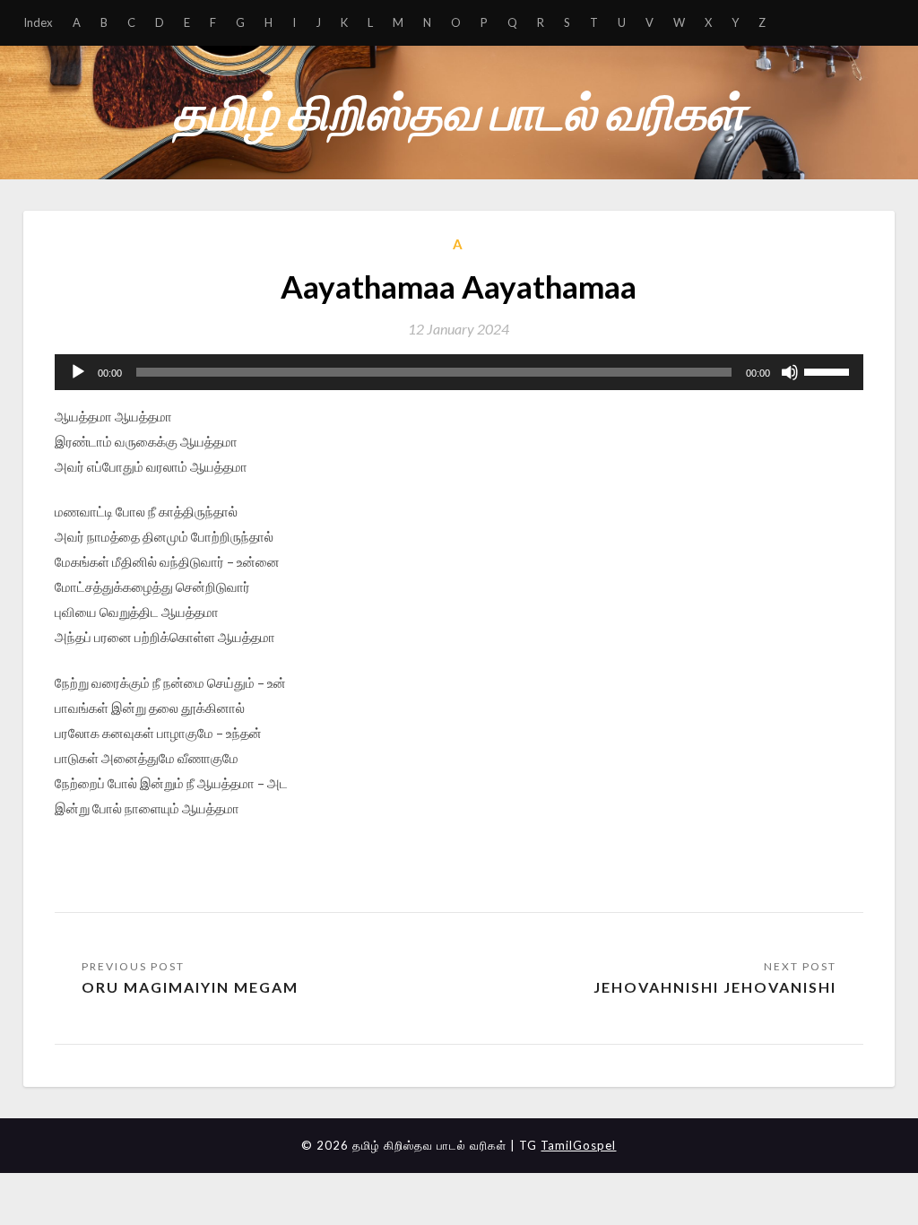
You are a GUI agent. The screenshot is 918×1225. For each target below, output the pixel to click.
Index (38, 22)
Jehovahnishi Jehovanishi (714, 986)
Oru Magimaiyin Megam (190, 986)
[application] (459, 372)
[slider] (829, 370)
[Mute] (790, 372)
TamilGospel (578, 1145)
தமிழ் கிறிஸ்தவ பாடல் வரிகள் (459, 112)
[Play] (78, 372)
